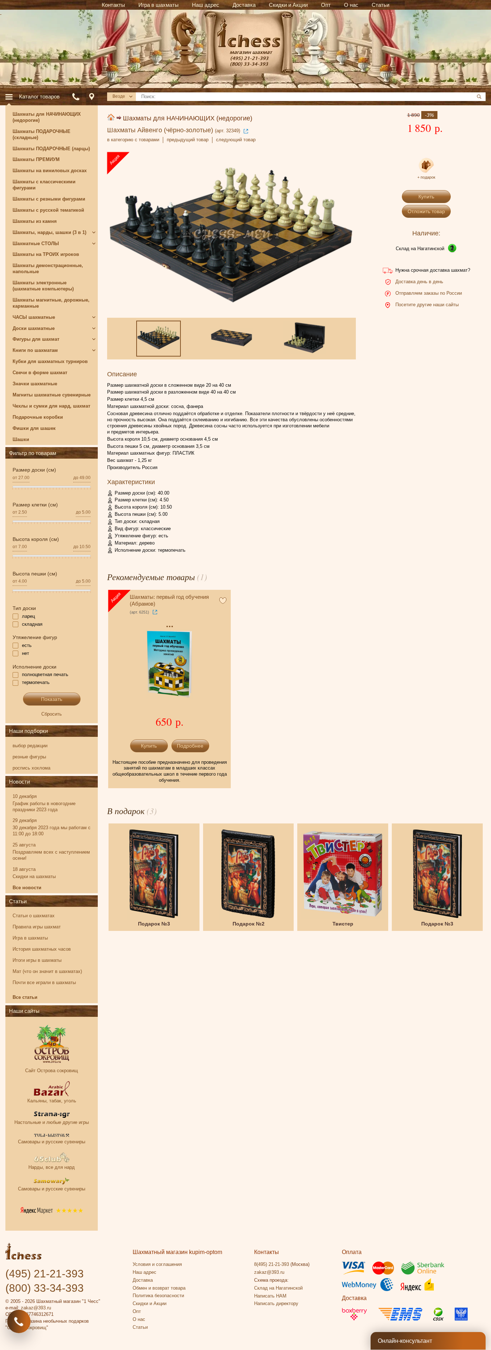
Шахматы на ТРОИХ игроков (46, 254)
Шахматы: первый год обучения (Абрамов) (169, 600)
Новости (19, 782)
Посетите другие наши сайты (427, 304)
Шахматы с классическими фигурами (44, 184)
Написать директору (276, 1303)
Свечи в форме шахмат (40, 372)
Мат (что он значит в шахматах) (47, 971)
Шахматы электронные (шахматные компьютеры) (43, 285)
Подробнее (190, 746)
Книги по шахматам (35, 350)
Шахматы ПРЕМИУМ (36, 159)
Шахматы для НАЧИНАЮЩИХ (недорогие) (187, 118)
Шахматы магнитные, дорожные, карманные (51, 303)
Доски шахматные (34, 328)
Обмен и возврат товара (159, 1288)
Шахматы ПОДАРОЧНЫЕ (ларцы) (51, 148)
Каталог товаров (39, 96)
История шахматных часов (42, 949)
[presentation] (118, 235)
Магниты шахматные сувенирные (52, 395)
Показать (51, 699)
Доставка (143, 1280)
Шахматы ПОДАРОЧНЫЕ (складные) (41, 134)
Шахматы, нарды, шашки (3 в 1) (49, 232)
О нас (139, 1319)
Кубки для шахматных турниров (50, 361)
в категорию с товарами (133, 139)
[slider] (13, 490)
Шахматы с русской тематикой (48, 210)
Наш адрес (144, 1272)
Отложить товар (426, 211)
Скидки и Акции (149, 1303)
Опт (137, 1311)
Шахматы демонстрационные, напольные (48, 268)
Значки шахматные (35, 383)
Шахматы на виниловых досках (50, 170)
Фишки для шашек (34, 428)
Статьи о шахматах (34, 915)
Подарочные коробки (38, 417)
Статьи (18, 901)
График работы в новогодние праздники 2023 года (44, 806)
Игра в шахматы (30, 938)
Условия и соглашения (157, 1264)
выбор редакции (30, 745)
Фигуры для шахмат (36, 339)
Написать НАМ (270, 1296)
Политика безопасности (158, 1295)
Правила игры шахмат (37, 926)
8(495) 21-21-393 (271, 1264)
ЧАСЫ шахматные (34, 317)
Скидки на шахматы (34, 876)
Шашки (21, 439)
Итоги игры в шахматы (37, 960)
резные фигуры (29, 756)
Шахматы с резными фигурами (49, 199)
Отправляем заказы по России (428, 293)
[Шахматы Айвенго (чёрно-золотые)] (231, 235)
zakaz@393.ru (36, 1307)
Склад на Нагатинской (420, 248)
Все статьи (25, 997)
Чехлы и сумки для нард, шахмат (51, 406)
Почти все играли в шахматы (44, 982)
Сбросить (51, 714)
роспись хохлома (31, 768)
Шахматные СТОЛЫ (36, 243)
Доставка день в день (419, 281)
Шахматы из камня (35, 221)
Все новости (27, 887)
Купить (426, 196)
